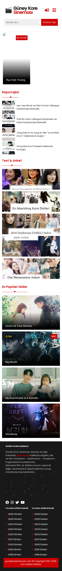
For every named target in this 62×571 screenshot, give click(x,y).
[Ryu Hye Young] (18, 37)
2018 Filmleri (14, 554)
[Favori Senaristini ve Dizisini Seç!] (31, 179)
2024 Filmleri (15, 524)
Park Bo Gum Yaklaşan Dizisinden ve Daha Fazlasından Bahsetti (37, 120)
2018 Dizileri (40, 554)
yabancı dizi (33, 475)
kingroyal (18, 482)
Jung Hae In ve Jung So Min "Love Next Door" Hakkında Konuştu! (38, 134)
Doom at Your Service (19, 326)
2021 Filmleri (14, 539)
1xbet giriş (35, 488)
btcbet (29, 482)
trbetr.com (49, 488)
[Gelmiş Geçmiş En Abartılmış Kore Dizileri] (31, 201)
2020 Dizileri (41, 544)
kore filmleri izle (44, 462)
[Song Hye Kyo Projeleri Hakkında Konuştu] (8, 148)
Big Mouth (11, 362)
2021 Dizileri (40, 539)
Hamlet (23, 37)
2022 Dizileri (41, 534)
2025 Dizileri (41, 519)
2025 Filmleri (15, 519)
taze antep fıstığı (15, 475)
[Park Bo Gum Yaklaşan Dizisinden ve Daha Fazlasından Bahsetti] (8, 120)
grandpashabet (22, 485)
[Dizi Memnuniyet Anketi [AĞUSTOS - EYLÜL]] (31, 268)
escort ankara (15, 492)
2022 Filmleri (15, 534)
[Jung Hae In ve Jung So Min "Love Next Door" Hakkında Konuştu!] (8, 134)
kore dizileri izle (44, 472)
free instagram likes (21, 478)
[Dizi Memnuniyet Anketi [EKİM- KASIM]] (31, 246)
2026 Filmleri (15, 514)
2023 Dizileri (41, 529)
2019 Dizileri (40, 549)
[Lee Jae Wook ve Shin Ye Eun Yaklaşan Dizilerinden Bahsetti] (8, 107)
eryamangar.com (36, 492)
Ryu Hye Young (15, 80)
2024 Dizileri (41, 524)
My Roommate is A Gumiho (22, 398)
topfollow (39, 478)
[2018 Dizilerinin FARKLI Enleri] (31, 224)
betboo (37, 485)
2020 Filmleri (15, 544)
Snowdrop (11, 434)
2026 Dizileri (41, 514)
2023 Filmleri (15, 529)
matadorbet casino (17, 488)
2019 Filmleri (14, 549)
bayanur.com (22, 495)
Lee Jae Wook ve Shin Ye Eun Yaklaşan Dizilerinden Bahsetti (38, 107)
